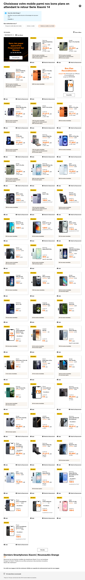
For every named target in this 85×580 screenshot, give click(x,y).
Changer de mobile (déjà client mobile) (13, 25)
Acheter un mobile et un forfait (47, 25)
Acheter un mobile (31, 25)
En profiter (69, 95)
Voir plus (42, 550)
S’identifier (10, 19)
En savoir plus (15, 57)
